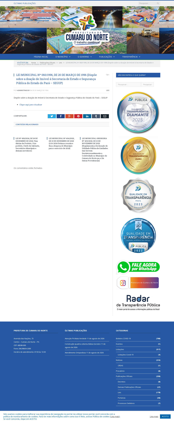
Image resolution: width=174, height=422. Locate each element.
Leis (107, 90)
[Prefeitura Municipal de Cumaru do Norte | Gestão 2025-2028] (87, 29)
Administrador (23, 90)
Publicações (105, 56)
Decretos (121, 381)
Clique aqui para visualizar (30, 104)
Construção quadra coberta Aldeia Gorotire (62, 3)
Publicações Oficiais (124, 376)
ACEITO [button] (165, 416)
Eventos (119, 344)
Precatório (120, 371)
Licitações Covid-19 (125, 354)
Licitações (120, 349)
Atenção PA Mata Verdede (75, 338)
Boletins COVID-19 (123, 338)
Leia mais (115, 416)
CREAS (120, 365)
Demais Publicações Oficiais (129, 387)
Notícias (119, 360)
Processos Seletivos (126, 403)
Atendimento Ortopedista (75, 352)
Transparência (130, 56)
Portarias (121, 398)
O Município (61, 56)
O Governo (83, 56)
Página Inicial (41, 56)
